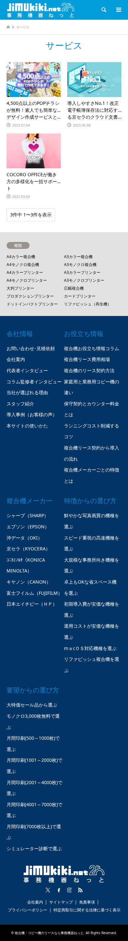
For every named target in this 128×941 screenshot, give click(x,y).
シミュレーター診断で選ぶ (34, 848)
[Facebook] (58, 890)
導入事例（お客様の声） (32, 414)
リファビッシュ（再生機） (87, 304)
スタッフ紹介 (20, 403)
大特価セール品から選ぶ (32, 705)
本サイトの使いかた (27, 425)
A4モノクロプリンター (27, 280)
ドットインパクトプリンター (32, 304)
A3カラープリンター (82, 272)
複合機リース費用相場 (87, 359)
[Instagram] (69, 890)
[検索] (103, 10)
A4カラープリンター (25, 272)
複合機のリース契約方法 (89, 370)
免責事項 (87, 902)
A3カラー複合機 (78, 256)
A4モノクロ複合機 (23, 264)
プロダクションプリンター (30, 296)
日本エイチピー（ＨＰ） (32, 604)
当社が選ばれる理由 (27, 392)
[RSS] (80, 890)
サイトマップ (61, 902)
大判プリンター (20, 288)
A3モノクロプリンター (84, 280)
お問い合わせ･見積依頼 (31, 348)
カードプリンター (80, 296)
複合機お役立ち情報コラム (91, 348)
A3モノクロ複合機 (80, 264)
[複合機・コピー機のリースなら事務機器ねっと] (41, 9)
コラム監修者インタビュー (34, 381)
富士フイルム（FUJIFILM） (34, 593)
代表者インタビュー (27, 370)
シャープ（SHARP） (28, 515)
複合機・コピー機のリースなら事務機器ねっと (49, 932)
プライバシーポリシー (27, 910)
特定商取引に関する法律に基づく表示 (86, 910)
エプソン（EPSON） (28, 526)
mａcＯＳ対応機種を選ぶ (90, 648)
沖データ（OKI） (24, 538)
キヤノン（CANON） (29, 582)
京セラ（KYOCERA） (28, 548)
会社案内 (16, 359)
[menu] (118, 10)
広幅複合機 (74, 288)
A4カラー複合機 (21, 256)
